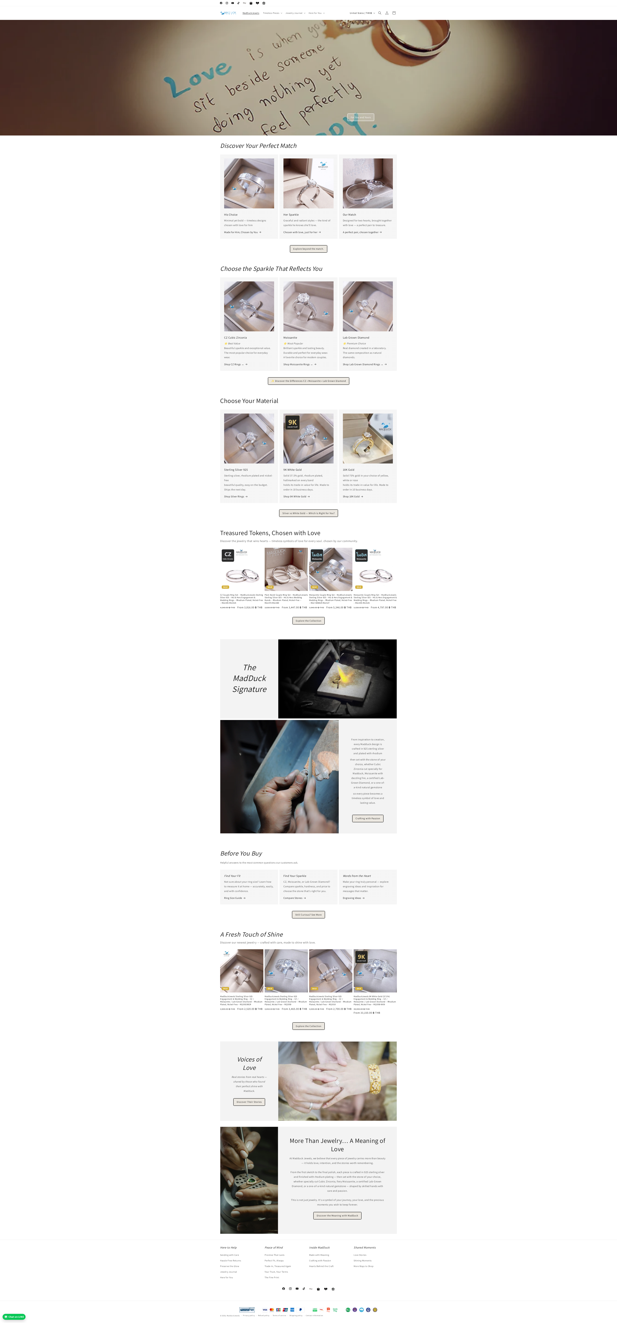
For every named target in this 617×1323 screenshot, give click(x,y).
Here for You (226, 1277)
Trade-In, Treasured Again (278, 1266)
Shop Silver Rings (234, 496)
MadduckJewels (233, 1315)
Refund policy (263, 1315)
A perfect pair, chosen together (361, 232)
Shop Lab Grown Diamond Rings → (363, 364)
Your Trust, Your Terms (276, 1271)
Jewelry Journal (228, 1271)
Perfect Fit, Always (274, 1260)
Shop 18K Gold (351, 496)
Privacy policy (249, 1315)
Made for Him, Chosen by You (241, 232)
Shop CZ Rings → (234, 364)
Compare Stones (292, 898)
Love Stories (360, 1254)
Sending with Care (229, 1254)
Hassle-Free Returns (230, 1260)
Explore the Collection (308, 620)
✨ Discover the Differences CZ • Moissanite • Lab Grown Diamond (308, 380)
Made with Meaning (319, 1254)
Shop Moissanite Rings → (298, 364)
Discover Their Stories (249, 1101)
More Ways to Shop (363, 1266)
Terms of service (279, 1315)
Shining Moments (363, 1260)
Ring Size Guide (233, 898)
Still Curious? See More (308, 914)
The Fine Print (272, 1277)
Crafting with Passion (368, 818)
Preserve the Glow (229, 1266)
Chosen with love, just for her (300, 232)
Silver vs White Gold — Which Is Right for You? (308, 513)
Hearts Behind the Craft (321, 1266)
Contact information (314, 1315)
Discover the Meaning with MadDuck (337, 1215)
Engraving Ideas (352, 898)
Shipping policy (296, 1315)
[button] (272, 13)
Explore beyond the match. (308, 248)
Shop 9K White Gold (294, 496)
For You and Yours (361, 117)
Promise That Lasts (275, 1254)
